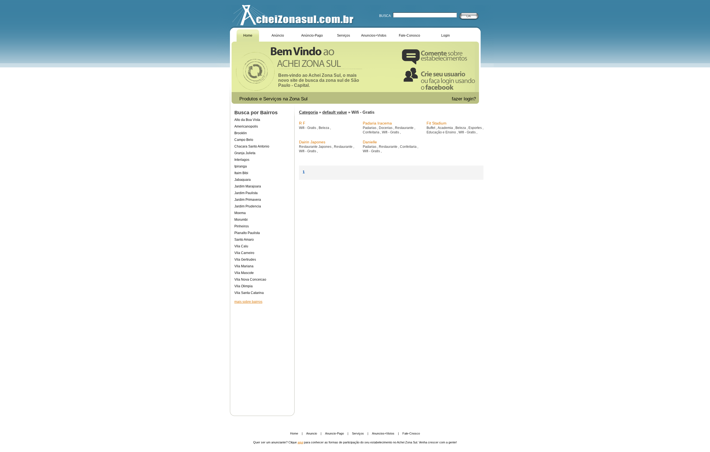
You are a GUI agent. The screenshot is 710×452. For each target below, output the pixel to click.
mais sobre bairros (248, 302)
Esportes (475, 128)
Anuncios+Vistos (373, 35)
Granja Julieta (244, 153)
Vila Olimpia (243, 286)
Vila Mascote (244, 273)
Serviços (343, 35)
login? (470, 98)
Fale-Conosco (409, 35)
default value (334, 112)
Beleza (324, 128)
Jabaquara (242, 180)
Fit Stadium (437, 123)
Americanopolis (246, 126)
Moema (240, 213)
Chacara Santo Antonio (251, 146)
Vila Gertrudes (245, 259)
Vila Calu (241, 246)
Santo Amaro (244, 240)
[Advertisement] (262, 356)
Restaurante (404, 128)
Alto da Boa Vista (247, 120)
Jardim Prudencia (247, 206)
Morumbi (241, 220)
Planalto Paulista (247, 233)
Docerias (386, 128)
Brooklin (240, 133)
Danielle (370, 142)
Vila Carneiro (244, 253)
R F (302, 123)
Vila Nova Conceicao (250, 279)
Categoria (308, 112)
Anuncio (311, 433)
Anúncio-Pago (312, 35)
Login (445, 35)
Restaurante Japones (315, 147)
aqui (300, 442)
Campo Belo (243, 140)
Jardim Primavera (247, 200)
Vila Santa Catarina (249, 293)
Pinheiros (241, 226)
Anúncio (278, 35)
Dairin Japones (312, 142)
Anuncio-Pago (334, 433)
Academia (446, 128)
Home (247, 35)
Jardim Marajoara (247, 186)
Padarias (370, 128)
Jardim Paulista (246, 193)
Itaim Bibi (241, 173)
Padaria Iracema (377, 123)
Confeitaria (371, 132)
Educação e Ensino (442, 132)
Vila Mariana (243, 266)
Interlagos (241, 160)
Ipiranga (240, 166)
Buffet (431, 128)
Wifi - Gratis (308, 128)
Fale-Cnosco (411, 433)
